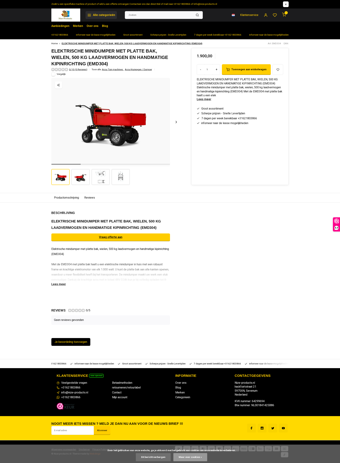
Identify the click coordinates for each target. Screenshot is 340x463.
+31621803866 (70, 388)
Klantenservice (249, 15)
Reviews (89, 198)
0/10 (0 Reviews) (78, 69)
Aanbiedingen (60, 26)
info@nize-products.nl (74, 393)
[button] (176, 122)
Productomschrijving (66, 198)
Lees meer (204, 99)
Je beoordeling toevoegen (71, 342)
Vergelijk (61, 74)
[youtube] (283, 428)
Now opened (96, 375)
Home (54, 43)
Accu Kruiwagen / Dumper (138, 69)
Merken (78, 26)
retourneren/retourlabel (126, 388)
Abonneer (102, 430)
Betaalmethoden (122, 383)
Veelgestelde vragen (74, 383)
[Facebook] (251, 428)
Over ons (92, 26)
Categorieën (182, 397)
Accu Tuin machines (113, 69)
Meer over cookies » (190, 457)
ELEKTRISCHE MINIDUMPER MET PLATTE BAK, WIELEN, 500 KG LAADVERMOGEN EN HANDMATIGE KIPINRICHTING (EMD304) (132, 43)
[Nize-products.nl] (65, 15)
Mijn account (119, 397)
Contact (116, 393)
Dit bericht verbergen (153, 457)
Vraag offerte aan (110, 237)
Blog (105, 26)
